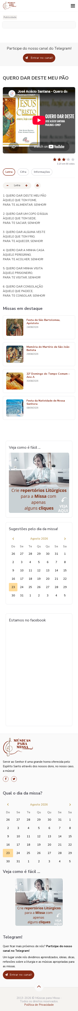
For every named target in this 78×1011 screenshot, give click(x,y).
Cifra (23, 172)
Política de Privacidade (39, 1004)
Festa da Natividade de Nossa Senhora (46, 402)
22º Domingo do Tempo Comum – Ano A (48, 375)
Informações (42, 172)
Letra (8, 172)
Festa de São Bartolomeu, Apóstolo (43, 322)
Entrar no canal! (41, 58)
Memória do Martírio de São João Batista (48, 348)
